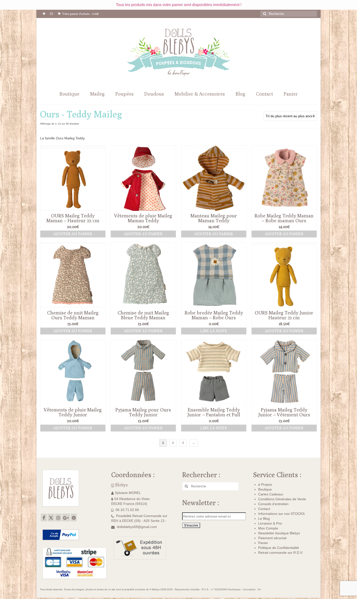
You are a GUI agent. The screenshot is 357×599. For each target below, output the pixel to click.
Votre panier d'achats (80, 14)
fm (259, 589)
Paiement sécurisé (272, 538)
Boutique (265, 489)
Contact (264, 509)
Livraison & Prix (270, 523)
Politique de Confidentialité (278, 548)
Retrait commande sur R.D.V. (280, 552)
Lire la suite (213, 331)
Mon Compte (268, 528)
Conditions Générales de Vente (282, 499)
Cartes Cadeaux (270, 494)
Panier (263, 543)
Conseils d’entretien (273, 504)
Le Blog (264, 518)
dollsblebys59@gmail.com (137, 527)
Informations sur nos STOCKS (281, 514)
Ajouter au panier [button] (72, 234)
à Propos (265, 484)
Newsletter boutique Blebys (279, 533)
